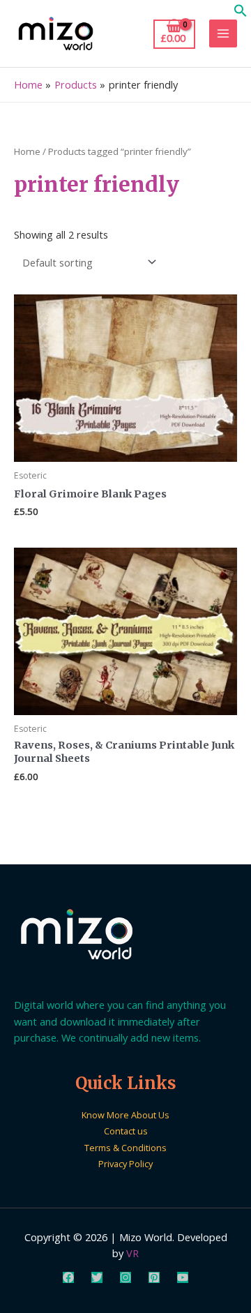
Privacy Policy (125, 1163)
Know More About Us (125, 1115)
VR (132, 1253)
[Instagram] (125, 1277)
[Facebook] (68, 1277)
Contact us (126, 1131)
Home (27, 151)
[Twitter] (96, 1277)
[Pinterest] (154, 1277)
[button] (241, 13)
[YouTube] (182, 1277)
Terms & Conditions (125, 1147)
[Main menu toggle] (223, 33)
